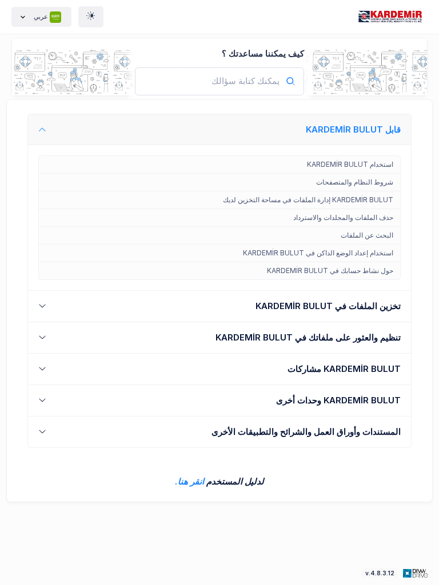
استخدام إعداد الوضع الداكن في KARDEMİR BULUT (318, 253)
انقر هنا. (189, 481)
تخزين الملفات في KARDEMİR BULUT (328, 305)
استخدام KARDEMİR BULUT (350, 164)
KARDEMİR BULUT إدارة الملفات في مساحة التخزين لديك (308, 199)
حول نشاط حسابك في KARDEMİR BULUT (330, 270)
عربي (41, 17)
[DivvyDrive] (393, 17)
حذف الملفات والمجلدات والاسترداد (343, 217)
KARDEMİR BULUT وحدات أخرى (338, 400)
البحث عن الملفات (367, 235)
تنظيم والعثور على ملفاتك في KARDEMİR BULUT (308, 337)
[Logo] (414, 572)
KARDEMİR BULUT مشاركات (344, 368)
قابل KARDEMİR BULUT (353, 129)
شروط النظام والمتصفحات (354, 182)
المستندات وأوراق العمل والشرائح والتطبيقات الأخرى (306, 431)
